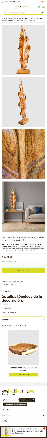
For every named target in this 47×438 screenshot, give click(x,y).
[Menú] (4, 7)
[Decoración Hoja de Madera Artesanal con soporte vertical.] (23, 50)
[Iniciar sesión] (39, 7)
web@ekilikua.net (27, 400)
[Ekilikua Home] (21, 7)
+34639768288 (20, 404)
